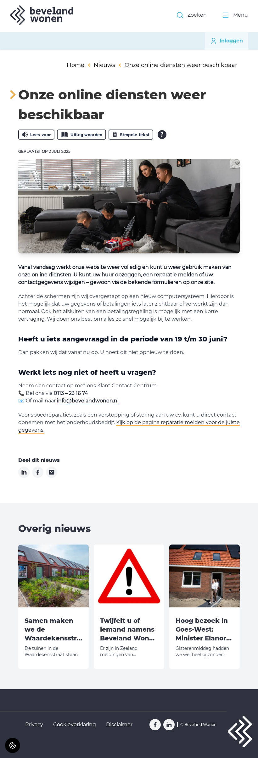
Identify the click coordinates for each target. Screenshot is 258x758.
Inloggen (231, 41)
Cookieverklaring (74, 725)
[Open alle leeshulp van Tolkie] (162, 134)
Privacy (34, 725)
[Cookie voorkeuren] (12, 745)
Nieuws (104, 65)
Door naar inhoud (27, 9)
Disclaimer (119, 725)
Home (75, 65)
